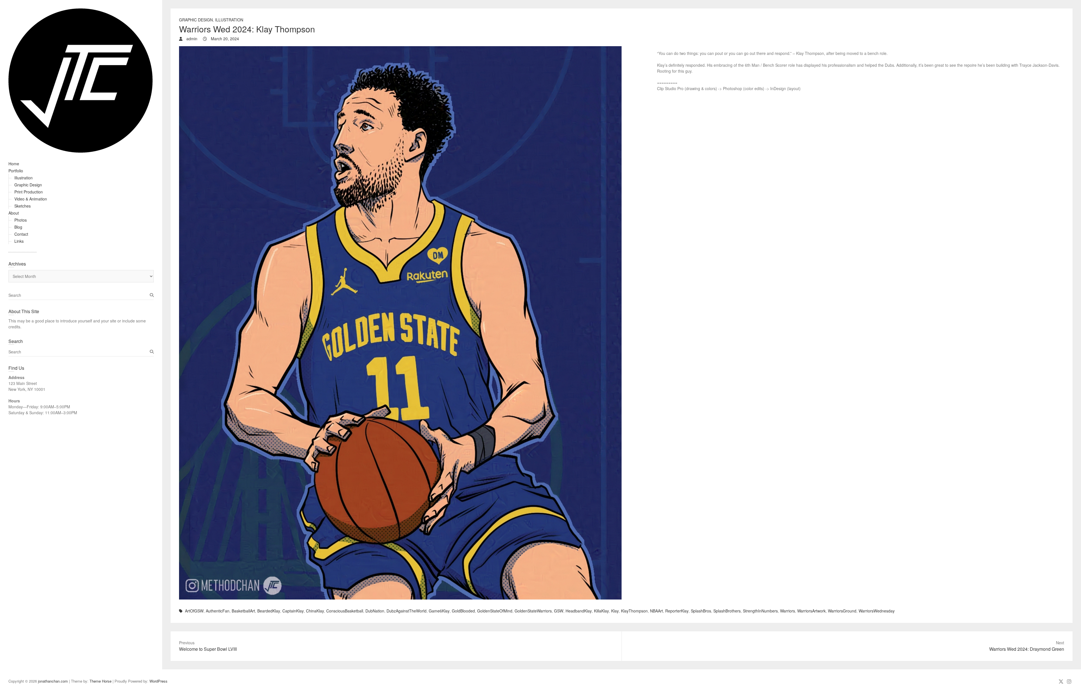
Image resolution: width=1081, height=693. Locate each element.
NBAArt (656, 611)
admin (191, 38)
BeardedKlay (268, 611)
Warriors (787, 611)
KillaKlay (601, 611)
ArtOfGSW (194, 611)
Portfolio (15, 170)
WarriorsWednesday (877, 611)
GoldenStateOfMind (494, 611)
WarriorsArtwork (811, 611)
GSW (558, 611)
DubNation (374, 611)
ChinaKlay (315, 611)
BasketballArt (243, 611)
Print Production (28, 192)
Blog (18, 227)
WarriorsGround (842, 611)
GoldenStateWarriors (533, 611)
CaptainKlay (293, 611)
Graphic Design (28, 185)
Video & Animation (30, 199)
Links (19, 241)
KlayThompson (634, 611)
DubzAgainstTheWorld (406, 611)
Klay (615, 611)
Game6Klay (439, 611)
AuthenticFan (217, 611)
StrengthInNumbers (760, 611)
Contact (21, 234)
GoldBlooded (463, 611)
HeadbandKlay (579, 611)
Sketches (22, 206)
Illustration (23, 178)
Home (13, 163)
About (13, 213)
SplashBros (701, 611)
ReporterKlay (677, 611)
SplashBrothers (727, 611)
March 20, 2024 (224, 38)
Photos (20, 220)
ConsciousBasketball (344, 611)
